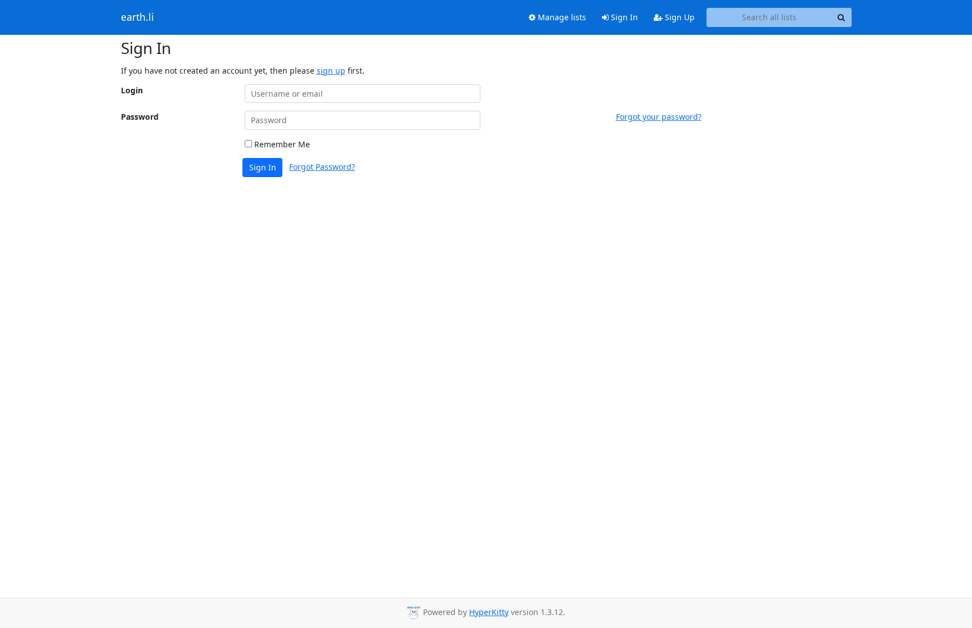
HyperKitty (488, 612)
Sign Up (679, 17)
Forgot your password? (658, 116)
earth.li (137, 17)
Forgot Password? (322, 166)
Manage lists (561, 17)
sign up (331, 70)
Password (140, 116)
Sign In (623, 17)
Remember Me (281, 144)
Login (132, 90)
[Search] (841, 17)
